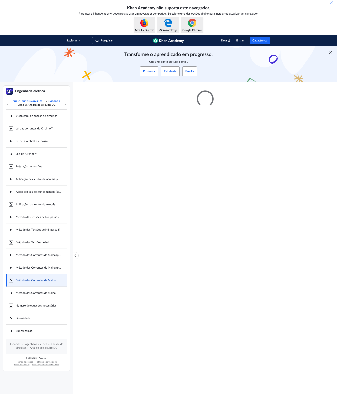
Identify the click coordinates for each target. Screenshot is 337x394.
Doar (224, 40)
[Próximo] (65, 105)
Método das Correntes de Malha (36, 280)
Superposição (24, 331)
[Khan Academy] (168, 40)
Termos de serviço (24, 362)
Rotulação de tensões (29, 166)
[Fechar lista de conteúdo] (76, 255)
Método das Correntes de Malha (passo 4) (38, 267)
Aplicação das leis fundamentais (35, 204)
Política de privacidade (46, 362)
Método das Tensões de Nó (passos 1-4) (38, 217)
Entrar (240, 40)
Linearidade (23, 318)
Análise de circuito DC (43, 347)
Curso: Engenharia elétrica (29, 101)
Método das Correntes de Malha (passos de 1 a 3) (38, 255)
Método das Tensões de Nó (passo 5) (38, 229)
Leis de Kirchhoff (26, 153)
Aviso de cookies (21, 365)
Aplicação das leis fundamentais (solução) (38, 191)
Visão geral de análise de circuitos (36, 116)
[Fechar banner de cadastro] (330, 52)
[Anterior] (8, 105)
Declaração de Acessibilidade (45, 365)
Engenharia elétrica (35, 344)
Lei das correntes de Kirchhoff (34, 128)
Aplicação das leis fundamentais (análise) (38, 179)
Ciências (15, 344)
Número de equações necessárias (36, 305)
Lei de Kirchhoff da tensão (32, 141)
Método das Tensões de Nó (32, 242)
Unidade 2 (54, 101)
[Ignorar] (331, 3)
